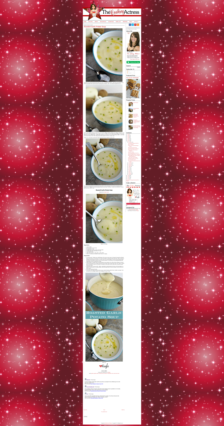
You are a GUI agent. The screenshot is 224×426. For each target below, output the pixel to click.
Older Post (123, 409)
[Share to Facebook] (105, 371)
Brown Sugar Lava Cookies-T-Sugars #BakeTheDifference (134, 156)
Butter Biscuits (135, 102)
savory (112, 373)
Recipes (90, 21)
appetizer (92, 373)
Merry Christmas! (131, 144)
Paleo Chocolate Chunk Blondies (132, 77)
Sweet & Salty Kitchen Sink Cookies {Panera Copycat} (136, 115)
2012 (128, 177)
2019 (128, 136)
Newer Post (85, 409)
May (129, 169)
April (129, 170)
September (130, 165)
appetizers (95, 373)
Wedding (125, 21)
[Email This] (101, 371)
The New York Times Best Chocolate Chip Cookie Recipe (136, 126)
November (130, 162)
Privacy (136, 21)
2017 (128, 138)
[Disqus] (103, 392)
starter (116, 373)
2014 (128, 175)
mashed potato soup (101, 373)
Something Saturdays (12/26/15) (133, 143)
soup (114, 373)
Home (85, 21)
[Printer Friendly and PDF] (85, 416)
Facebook (130, 25)
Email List (118, 21)
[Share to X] (104, 371)
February (129, 173)
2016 (128, 139)
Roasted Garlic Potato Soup (132, 147)
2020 (128, 135)
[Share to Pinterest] (106, 371)
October (129, 164)
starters (118, 373)
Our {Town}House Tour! (132, 159)
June (129, 168)
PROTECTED (133, 204)
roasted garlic (109, 373)
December (130, 142)
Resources (103, 21)
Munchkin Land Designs (108, 423)
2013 (128, 176)
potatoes (106, 373)
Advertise (111, 21)
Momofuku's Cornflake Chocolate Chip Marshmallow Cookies (136, 121)
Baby (131, 21)
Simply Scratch (106, 192)
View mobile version (104, 411)
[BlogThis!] (103, 371)
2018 (128, 137)
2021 (128, 134)
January (129, 174)
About (96, 21)
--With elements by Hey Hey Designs (134, 209)
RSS (138, 25)
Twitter (133, 25)
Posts (129, 71)
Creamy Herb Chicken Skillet (132, 157)
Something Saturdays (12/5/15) (133, 158)
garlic (98, 373)
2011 (128, 178)
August (129, 166)
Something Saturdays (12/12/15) (133, 153)
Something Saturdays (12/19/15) (133, 148)
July (129, 167)
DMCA (133, 203)
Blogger (137, 210)
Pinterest (135, 25)
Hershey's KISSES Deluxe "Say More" (134, 154)
